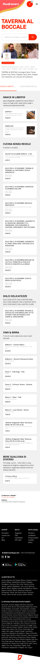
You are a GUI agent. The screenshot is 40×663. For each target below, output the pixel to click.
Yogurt (30, 647)
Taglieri (4, 645)
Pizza (13, 639)
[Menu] (36, 4)
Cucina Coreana (7, 615)
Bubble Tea (29, 607)
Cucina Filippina (28, 615)
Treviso (4, 594)
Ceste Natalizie (6, 609)
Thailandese (17, 645)
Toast (28, 645)
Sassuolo (30, 592)
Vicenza (19, 594)
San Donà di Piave (21, 592)
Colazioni (4, 611)
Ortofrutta (33, 633)
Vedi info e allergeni (9, 497)
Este (21, 584)
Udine (9, 594)
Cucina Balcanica (7, 613)
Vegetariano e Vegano (17, 647)
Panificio (13, 635)
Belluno (23, 580)
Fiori (7, 625)
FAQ (16, 535)
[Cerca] (33, 37)
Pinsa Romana (6, 639)
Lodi (22, 586)
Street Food (15, 643)
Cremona (13, 584)
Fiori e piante (14, 625)
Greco (20, 629)
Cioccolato (15, 609)
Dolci (22, 623)
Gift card (18, 540)
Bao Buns (23, 605)
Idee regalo (10, 631)
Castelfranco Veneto (18, 582)
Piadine (33, 637)
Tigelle (24, 645)
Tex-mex (10, 645)
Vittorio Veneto (28, 594)
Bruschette (21, 607)
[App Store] (7, 564)
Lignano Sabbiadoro (13, 586)
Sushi (30, 643)
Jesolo (4, 586)
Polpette (28, 639)
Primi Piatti (5, 641)
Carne (35, 607)
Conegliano (5, 584)
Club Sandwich (25, 609)
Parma (15, 590)
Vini (26, 647)
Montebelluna (27, 588)
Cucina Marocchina (19, 619)
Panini (18, 635)
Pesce (28, 637)
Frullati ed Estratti (11, 627)
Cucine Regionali (7, 623)
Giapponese (5, 629)
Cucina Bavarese (19, 613)
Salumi (24, 641)
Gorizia (31, 584)
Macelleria (13, 633)
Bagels (17, 605)
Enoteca (33, 623)
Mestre (4, 588)
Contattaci (19, 538)
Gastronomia (27, 627)
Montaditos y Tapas (23, 633)
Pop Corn (35, 639)
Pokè (17, 639)
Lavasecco (5, 633)
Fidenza (26, 584)
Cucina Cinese (30, 613)
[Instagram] (3, 557)
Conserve (18, 611)
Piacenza (21, 590)
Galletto (20, 627)
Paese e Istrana (7, 590)
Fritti (3, 627)
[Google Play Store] (20, 564)
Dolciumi (27, 623)
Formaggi (29, 625)
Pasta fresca (13, 637)
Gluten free (14, 629)
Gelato (35, 627)
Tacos (35, 643)
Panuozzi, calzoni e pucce (29, 635)
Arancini (11, 605)
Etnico (4, 625)
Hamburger (26, 629)
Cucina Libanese (7, 619)
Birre (9, 607)
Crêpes (24, 611)
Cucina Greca (13, 617)
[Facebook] (5, 557)
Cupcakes (16, 623)
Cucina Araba (31, 611)
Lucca (26, 586)
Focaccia (22, 625)
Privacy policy (33, 538)
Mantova (31, 586)
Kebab (22, 631)
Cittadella (29, 582)
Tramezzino (5, 647)
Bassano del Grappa (13, 580)
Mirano (9, 588)
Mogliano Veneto (17, 588)
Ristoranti (18, 641)
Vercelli (13, 594)
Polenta (22, 639)
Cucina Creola (17, 615)
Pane (7, 635)
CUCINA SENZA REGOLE (28, 86)
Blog (3, 540)
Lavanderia (28, 631)
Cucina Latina (33, 617)
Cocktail (32, 609)
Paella (3, 635)
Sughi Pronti (24, 643)
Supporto (18, 533)
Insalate (17, 631)
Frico (34, 625)
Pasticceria (22, 637)
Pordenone (27, 590)
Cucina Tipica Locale (16, 621)
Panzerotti (5, 637)
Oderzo (35, 588)
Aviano (4, 580)
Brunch (14, 607)
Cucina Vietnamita (29, 621)
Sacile (12, 592)
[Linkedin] (8, 557)
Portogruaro (5, 592)
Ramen (11, 641)
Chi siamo (5, 533)
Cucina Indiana (23, 617)
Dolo (17, 584)
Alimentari (5, 605)
